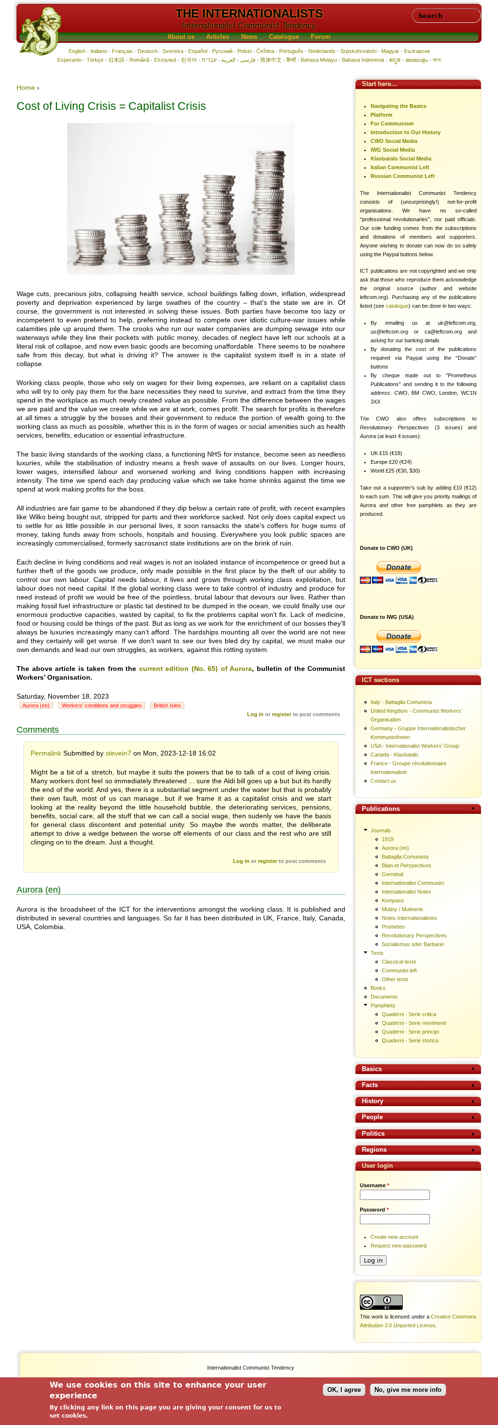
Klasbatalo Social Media (401, 158)
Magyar (390, 51)
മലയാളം (417, 60)
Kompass (393, 900)
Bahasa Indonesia (363, 60)
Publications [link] (381, 809)
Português (291, 51)
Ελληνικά (165, 60)
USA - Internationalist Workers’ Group (415, 746)
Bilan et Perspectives (406, 865)
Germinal (392, 874)
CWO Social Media (394, 141)
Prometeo (393, 927)
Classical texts (399, 962)
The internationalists (249, 13)
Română (139, 60)
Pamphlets (383, 1005)
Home (26, 87)
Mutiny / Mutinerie (402, 909)
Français (122, 51)
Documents (384, 997)
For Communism (392, 123)
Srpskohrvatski (358, 51)
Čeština (265, 51)
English (77, 51)
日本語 (116, 60)
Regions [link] (374, 1150)
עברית (209, 60)
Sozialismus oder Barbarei (413, 944)
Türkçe (95, 60)
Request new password (399, 1246)
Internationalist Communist (413, 883)
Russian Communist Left (403, 176)
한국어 (189, 60)
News (249, 37)
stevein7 (118, 753)
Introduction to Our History (406, 132)
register (281, 714)
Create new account (394, 1237)
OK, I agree (344, 1389)
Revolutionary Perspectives (414, 935)
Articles (217, 37)
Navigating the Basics (399, 106)
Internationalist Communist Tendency (249, 25)
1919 (387, 839)
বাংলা (437, 60)
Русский (222, 51)
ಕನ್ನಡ (395, 60)
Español (197, 51)
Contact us (383, 781)
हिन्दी (291, 60)
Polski (244, 51)
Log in (255, 714)
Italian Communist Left (400, 167)
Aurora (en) (36, 705)
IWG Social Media (393, 150)
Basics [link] (372, 1069)
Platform (381, 115)
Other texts (395, 979)
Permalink (46, 753)
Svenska (172, 51)
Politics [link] (373, 1134)
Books (378, 988)
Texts (377, 953)
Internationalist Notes (406, 892)
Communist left (399, 970)
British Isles (167, 705)
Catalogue (284, 37)
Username (374, 1185)
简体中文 (271, 60)
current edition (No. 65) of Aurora (195, 668)
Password (374, 1210)
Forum (321, 37)
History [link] (372, 1101)
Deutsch (148, 51)
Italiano (98, 51)
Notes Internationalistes (409, 918)
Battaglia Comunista (405, 857)
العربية (228, 60)
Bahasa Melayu (319, 60)
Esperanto (69, 60)
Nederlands (322, 51)
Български (417, 51)
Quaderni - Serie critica (409, 1014)
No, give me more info (408, 1389)
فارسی (247, 60)
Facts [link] (370, 1085)
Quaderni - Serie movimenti (414, 1023)
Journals (381, 830)
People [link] (372, 1117)
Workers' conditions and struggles (102, 705)
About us (181, 37)
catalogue (397, 306)
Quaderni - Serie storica (410, 1040)
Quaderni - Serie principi (410, 1032)
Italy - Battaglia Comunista (401, 702)
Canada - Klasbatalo (394, 754)
